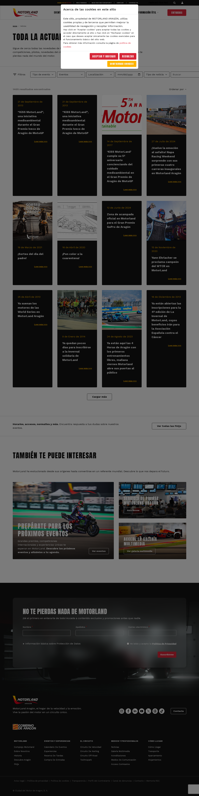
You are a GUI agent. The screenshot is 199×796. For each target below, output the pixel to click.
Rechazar (128, 56)
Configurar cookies (122, 64)
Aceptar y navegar (104, 56)
